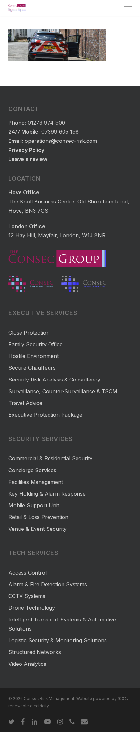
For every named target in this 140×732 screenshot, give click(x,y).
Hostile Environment (33, 356)
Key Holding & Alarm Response (47, 493)
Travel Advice (25, 403)
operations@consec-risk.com (61, 141)
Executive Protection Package (45, 414)
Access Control (27, 572)
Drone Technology (31, 608)
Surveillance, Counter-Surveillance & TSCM (62, 391)
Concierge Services (32, 470)
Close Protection (28, 332)
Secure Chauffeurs (32, 368)
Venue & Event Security (37, 529)
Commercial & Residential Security (50, 458)
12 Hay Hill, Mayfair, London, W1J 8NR (56, 235)
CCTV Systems (26, 596)
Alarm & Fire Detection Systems (47, 584)
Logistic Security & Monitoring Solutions (57, 640)
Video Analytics (27, 664)
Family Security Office (35, 344)
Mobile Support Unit (33, 505)
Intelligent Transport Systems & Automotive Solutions (62, 624)
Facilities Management (35, 482)
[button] (128, 8)
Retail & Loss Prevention (38, 517)
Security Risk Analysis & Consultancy (54, 379)
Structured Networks (34, 652)
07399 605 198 (60, 131)
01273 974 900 (46, 122)
